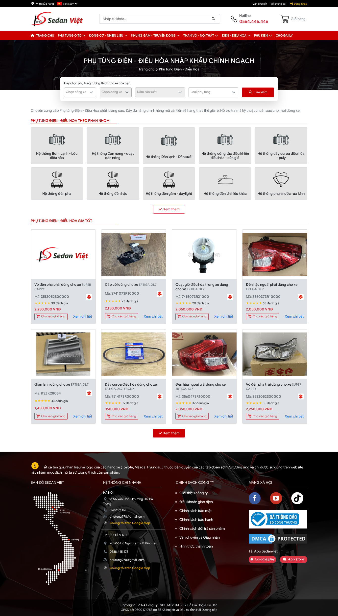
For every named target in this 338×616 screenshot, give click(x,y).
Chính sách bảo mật (195, 510)
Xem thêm (171, 209)
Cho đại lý (284, 36)
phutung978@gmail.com (127, 517)
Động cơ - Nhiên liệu (106, 36)
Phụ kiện (261, 36)
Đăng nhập (300, 3)
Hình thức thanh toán (196, 546)
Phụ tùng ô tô (69, 36)
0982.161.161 (118, 510)
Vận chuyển (260, 3)
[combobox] (80, 92)
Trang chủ (44, 36)
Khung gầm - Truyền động (153, 36)
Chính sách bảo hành (196, 519)
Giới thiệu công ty (193, 493)
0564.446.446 (253, 21)
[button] (84, 36)
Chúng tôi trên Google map (130, 523)
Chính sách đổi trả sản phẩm (202, 528)
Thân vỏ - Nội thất (198, 36)
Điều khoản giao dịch (196, 502)
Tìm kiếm (260, 92)
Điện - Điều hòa (234, 36)
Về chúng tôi (278, 3)
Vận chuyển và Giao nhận (199, 537)
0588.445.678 (119, 552)
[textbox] (77, 92)
